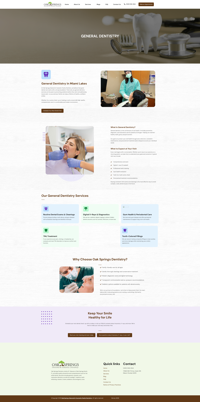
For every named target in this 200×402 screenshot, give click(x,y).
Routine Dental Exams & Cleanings (59, 214)
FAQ (106, 4)
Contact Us (117, 4)
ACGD (117, 398)
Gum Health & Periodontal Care (137, 214)
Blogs (98, 4)
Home (67, 4)
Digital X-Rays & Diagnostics (96, 214)
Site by (113, 398)
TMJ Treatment (50, 236)
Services (88, 4)
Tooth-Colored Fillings (132, 236)
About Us (77, 4)
